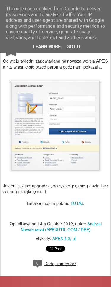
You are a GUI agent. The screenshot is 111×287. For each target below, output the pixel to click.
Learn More (47, 46)
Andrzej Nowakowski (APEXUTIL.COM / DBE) (61, 226)
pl (74, 238)
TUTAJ (76, 203)
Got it (74, 46)
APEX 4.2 (61, 238)
